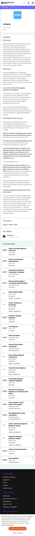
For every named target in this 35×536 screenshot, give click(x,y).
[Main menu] (33, 3)
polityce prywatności (7, 525)
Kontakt (5, 485)
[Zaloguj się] (28, 3)
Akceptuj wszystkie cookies (17, 528)
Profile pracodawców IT (10, 498)
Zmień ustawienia (17, 533)
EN (24, 3)
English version (7, 488)
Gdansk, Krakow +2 (15, 462)
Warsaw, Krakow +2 (15, 350)
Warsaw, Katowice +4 (15, 408)
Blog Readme (7, 501)
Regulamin (6, 480)
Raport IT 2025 (7, 504)
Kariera (5, 482)
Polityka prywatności (9, 477)
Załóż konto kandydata (10, 507)
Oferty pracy (6, 496)
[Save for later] (32, 248)
